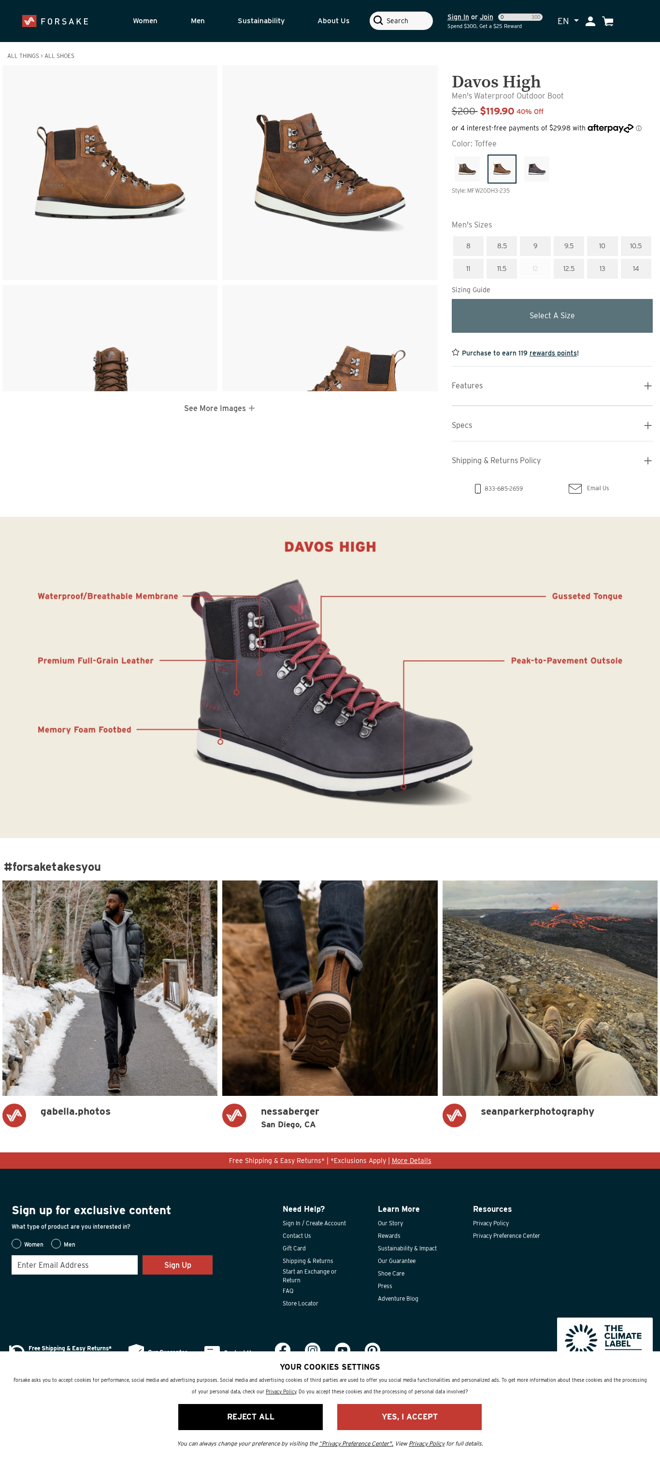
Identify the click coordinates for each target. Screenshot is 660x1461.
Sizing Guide (471, 290)
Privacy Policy (491, 1223)
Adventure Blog (398, 1298)
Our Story (390, 1223)
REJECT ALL (250, 1416)
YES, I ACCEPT (410, 1416)
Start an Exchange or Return (310, 1276)
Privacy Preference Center (506, 1235)
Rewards (389, 1235)
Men (198, 20)
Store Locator (300, 1303)
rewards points (553, 353)
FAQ (288, 1290)
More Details (411, 1160)
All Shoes (59, 55)
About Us (333, 20)
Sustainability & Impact (407, 1248)
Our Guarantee (397, 1260)
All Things (23, 55)
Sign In (458, 17)
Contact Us (297, 1235)
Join (486, 17)
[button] (155, 21)
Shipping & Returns (308, 1260)
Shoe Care (391, 1273)
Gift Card (294, 1248)
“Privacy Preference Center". (356, 1443)
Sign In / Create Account (314, 1223)
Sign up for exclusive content (92, 1210)
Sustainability (261, 20)
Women (145, 20)
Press (385, 1286)
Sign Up (177, 1265)
